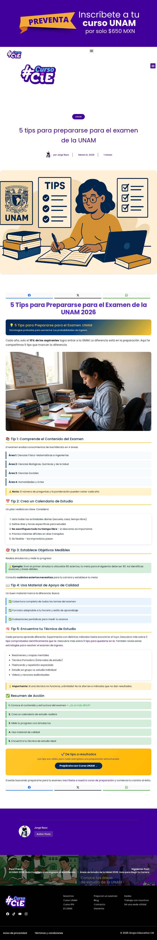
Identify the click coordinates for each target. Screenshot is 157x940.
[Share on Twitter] (78, 295)
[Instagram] (26, 914)
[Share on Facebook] (29, 295)
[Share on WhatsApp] (126, 295)
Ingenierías (62, 455)
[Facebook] (8, 914)
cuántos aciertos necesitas (35, 577)
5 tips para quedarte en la (99, 641)
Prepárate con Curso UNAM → (78, 766)
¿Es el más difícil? (79, 705)
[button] (91, 50)
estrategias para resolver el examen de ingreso (34, 645)
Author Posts (44, 834)
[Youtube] (20, 914)
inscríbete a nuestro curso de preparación (88, 780)
